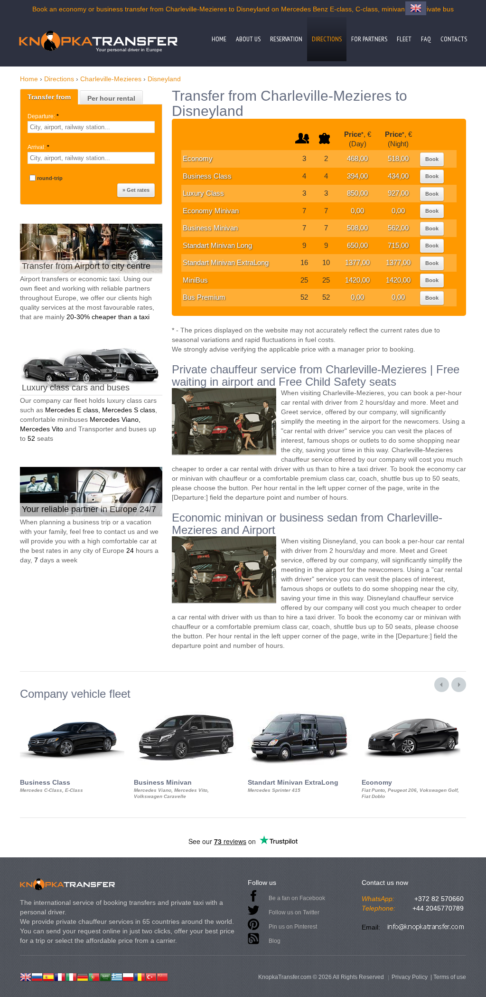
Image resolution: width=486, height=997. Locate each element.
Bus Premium (204, 297)
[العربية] (105, 976)
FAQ (426, 39)
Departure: (43, 116)
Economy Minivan (211, 211)
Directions (327, 39)
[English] (25, 976)
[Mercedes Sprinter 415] (300, 708)
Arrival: (38, 147)
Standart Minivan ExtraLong (226, 262)
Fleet (404, 39)
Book (432, 159)
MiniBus (195, 280)
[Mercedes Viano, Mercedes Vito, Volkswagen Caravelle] (186, 708)
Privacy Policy (410, 977)
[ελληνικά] (116, 976)
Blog (274, 941)
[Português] (94, 976)
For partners (369, 39)
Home (219, 39)
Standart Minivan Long (217, 245)
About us (248, 39)
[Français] (59, 976)
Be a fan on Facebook (297, 898)
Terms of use (449, 977)
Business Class (207, 176)
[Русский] (37, 976)
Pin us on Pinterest (293, 926)
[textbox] (91, 127)
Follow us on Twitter (294, 912)
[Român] (139, 976)
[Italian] (71, 976)
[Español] (48, 976)
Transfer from (49, 97)
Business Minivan (210, 228)
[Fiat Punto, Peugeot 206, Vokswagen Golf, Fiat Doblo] (414, 708)
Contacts (453, 39)
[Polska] (128, 976)
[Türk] (151, 976)
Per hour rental (111, 98)
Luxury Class (203, 193)
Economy (198, 158)
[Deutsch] (82, 976)
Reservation (286, 39)
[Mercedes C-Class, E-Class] (72, 708)
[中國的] (162, 976)
